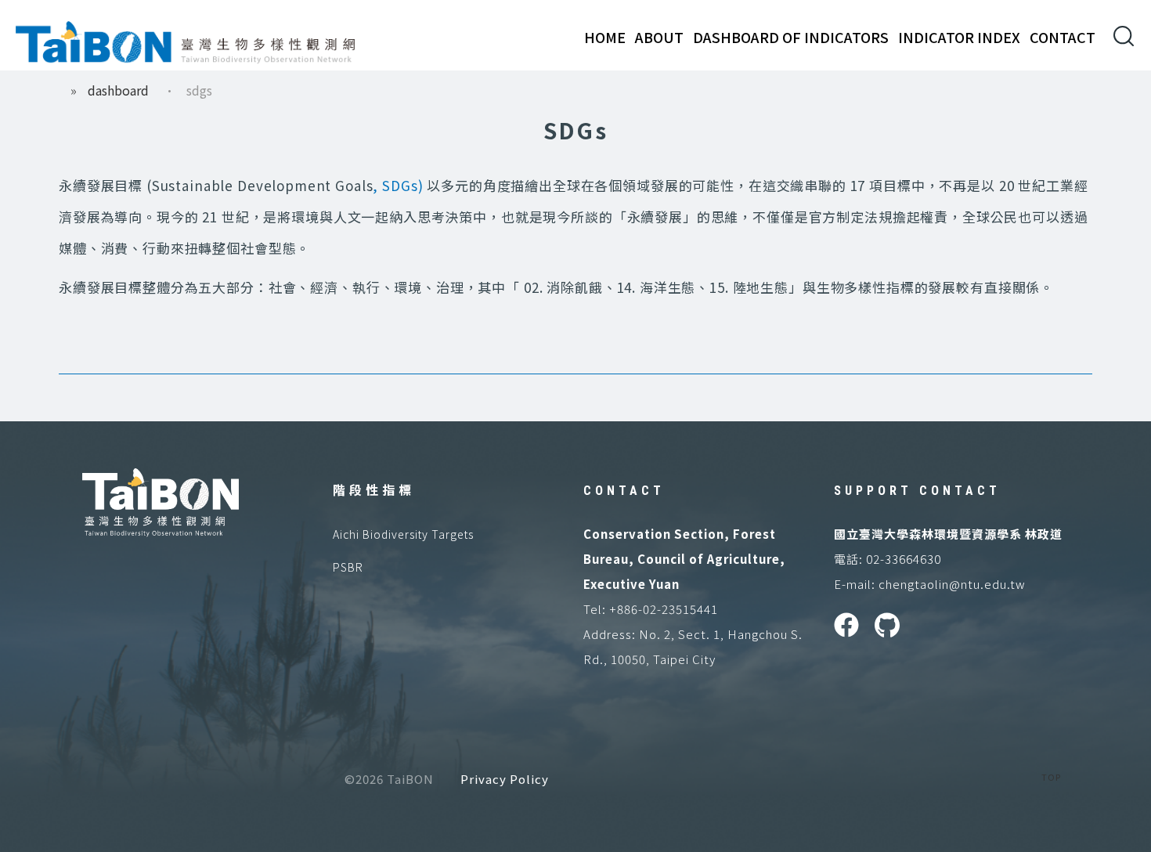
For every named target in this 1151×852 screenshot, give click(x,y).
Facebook (846, 624)
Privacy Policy (504, 779)
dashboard (118, 90)
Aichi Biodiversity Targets (403, 534)
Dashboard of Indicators (791, 37)
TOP (1051, 777)
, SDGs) (398, 185)
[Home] (185, 39)
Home (605, 37)
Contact (1062, 37)
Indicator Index (959, 37)
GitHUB (887, 624)
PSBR (348, 567)
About (659, 37)
